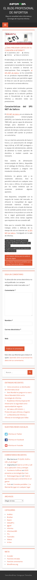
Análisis (10, 514)
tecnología (12, 251)
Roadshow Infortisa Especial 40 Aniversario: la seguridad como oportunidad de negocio (17, 403)
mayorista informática (20, 243)
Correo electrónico (13, 329)
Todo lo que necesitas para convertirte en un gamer (18, 479)
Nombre (9, 320)
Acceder (10, 556)
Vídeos (9, 539)
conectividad (9, 240)
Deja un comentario (22, 55)
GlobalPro (10, 523)
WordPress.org (12, 564)
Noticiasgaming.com (14, 476)
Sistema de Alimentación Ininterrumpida (17, 248)
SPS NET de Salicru (13, 114)
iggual (9, 525)
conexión (18, 240)
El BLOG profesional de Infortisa (18, 10)
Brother (10, 517)
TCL (8, 534)
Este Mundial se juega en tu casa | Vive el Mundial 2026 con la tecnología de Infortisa (18, 395)
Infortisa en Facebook (16, 440)
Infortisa (26, 53)
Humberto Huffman (14, 470)
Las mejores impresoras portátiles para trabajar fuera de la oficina (18, 263)
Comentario (10, 290)
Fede (9, 484)
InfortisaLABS (12, 531)
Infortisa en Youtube (15, 445)
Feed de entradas (13, 559)
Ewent (9, 520)
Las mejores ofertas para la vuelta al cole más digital (18, 257)
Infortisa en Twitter (15, 434)
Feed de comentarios (15, 561)
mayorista (8, 243)
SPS (6, 251)
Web (6, 338)
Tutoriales (10, 537)
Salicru (7, 245)
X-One (9, 542)
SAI (29, 243)
